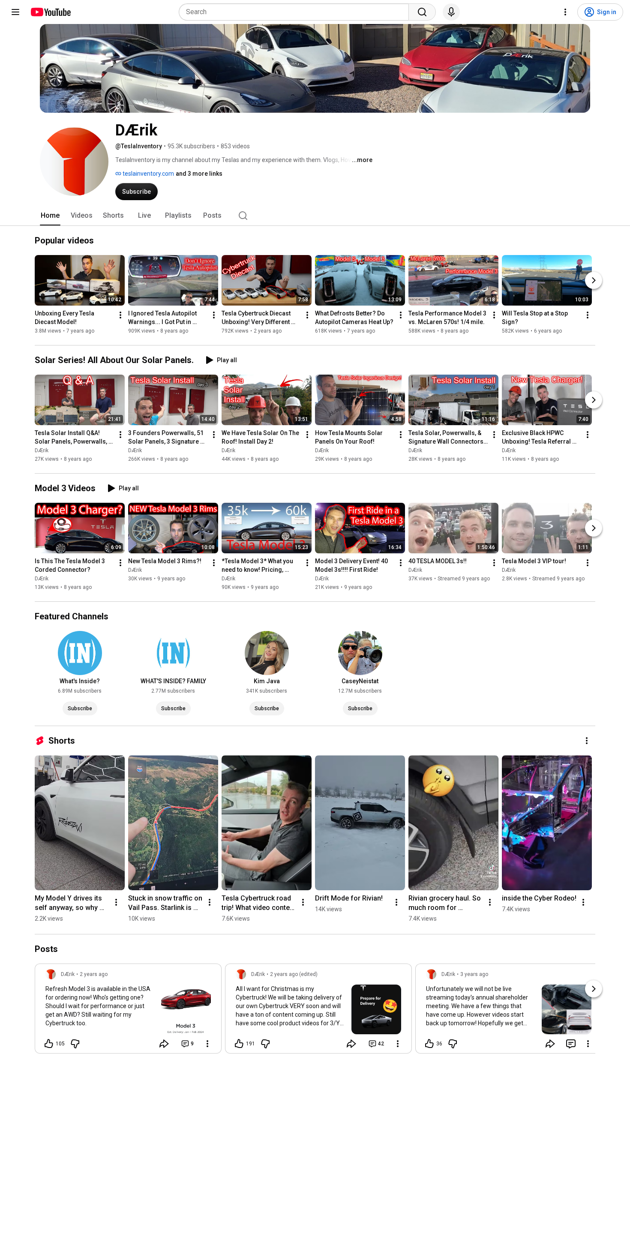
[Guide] (15, 12)
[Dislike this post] (75, 1044)
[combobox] (296, 12)
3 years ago (474, 974)
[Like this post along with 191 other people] (239, 1044)
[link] (128, 1011)
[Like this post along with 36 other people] (429, 1044)
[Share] (164, 1043)
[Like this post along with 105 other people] (49, 1044)
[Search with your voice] (451, 12)
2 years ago (94, 974)
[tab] (50, 215)
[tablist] (315, 215)
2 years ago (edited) (294, 974)
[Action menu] (207, 1043)
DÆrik (41, 450)
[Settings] (565, 12)
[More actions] (120, 315)
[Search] (422, 12)
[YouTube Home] (50, 12)
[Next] (593, 280)
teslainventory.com (147, 173)
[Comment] (570, 1043)
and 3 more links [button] (199, 173)
